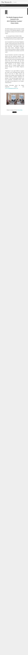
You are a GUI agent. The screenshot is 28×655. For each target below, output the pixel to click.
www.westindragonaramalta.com (11, 88)
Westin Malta (20, 110)
